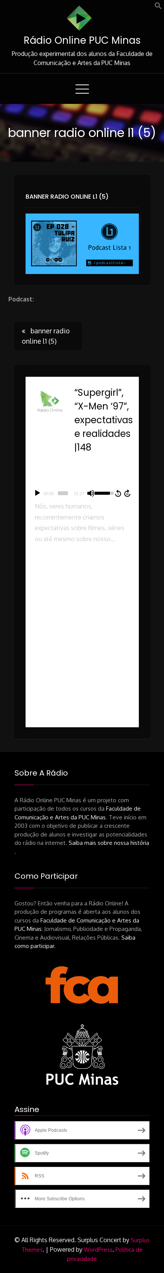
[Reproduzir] (37, 493)
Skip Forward (128, 493)
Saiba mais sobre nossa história (109, 842)
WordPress (98, 1249)
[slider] (63, 493)
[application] (82, 493)
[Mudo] (91, 493)
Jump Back (118, 493)
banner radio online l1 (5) (67, 196)
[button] (158, 7)
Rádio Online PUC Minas (82, 40)
